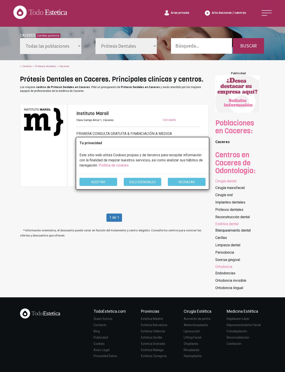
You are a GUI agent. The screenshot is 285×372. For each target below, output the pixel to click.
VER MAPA (169, 120)
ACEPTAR (98, 182)
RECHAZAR (187, 182)
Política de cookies (114, 165)
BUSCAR (248, 46)
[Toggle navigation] (267, 13)
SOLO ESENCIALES (142, 182)
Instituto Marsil (92, 113)
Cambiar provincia (48, 35)
